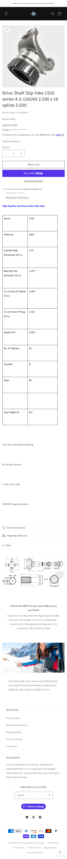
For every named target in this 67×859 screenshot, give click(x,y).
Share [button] (8, 545)
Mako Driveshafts (21, 843)
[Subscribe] (49, 795)
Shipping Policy (14, 732)
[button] (6, 13)
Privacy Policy (13, 718)
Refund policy (53, 843)
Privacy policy (19, 848)
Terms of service (34, 848)
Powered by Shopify (37, 843)
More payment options (33, 181)
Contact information (34, 852)
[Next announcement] (61, 3)
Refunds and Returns (16, 725)
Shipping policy (50, 848)
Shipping (5, 129)
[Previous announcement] (5, 3)
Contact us (11, 746)
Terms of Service (14, 739)
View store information (17, 197)
